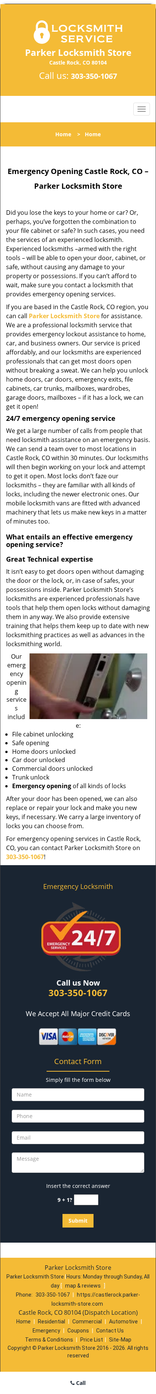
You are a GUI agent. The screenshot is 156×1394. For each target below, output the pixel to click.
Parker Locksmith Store (64, 316)
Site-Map (120, 1340)
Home (63, 134)
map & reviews (83, 1286)
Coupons (78, 1331)
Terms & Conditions (49, 1340)
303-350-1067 (94, 76)
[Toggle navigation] (141, 109)
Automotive (123, 1322)
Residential (51, 1322)
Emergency (46, 1331)
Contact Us (110, 1331)
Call (80, 1382)
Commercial (87, 1322)
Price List (91, 1340)
